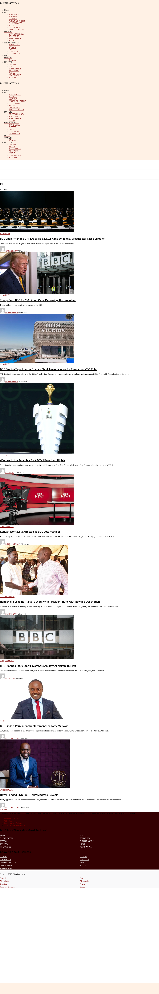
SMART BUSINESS (6, 868)
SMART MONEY (5, 860)
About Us (3, 878)
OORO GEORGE (11, 251)
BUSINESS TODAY (12, 544)
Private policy (84, 881)
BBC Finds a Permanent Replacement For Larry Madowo (34, 726)
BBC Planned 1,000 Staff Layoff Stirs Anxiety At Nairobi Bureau (38, 665)
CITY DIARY (4, 844)
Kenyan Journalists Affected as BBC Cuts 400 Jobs (30, 531)
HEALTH (82, 844)
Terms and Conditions (7, 887)
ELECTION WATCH (6, 838)
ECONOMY (83, 857)
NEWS (82, 835)
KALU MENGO (10, 614)
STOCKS (83, 865)
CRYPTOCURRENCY (7, 865)
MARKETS (83, 863)
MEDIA (2, 835)
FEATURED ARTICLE (87, 841)
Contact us (83, 887)
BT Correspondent (12, 738)
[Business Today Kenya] (9, 85)
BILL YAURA (9, 473)
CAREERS (3, 841)
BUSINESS (3, 857)
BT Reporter (10, 678)
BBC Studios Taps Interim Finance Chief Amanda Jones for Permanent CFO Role (48, 369)
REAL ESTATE (84, 860)
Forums (82, 884)
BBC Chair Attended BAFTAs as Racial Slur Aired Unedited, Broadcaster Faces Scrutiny (52, 238)
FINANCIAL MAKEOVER (8, 863)
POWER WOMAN (86, 847)
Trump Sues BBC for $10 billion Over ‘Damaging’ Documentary (38, 300)
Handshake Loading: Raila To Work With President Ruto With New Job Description (50, 601)
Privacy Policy (5, 881)
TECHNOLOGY (85, 838)
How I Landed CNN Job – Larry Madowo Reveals (29, 794)
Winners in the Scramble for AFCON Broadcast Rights (32, 460)
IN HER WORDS (5, 847)
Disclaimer (3, 884)
